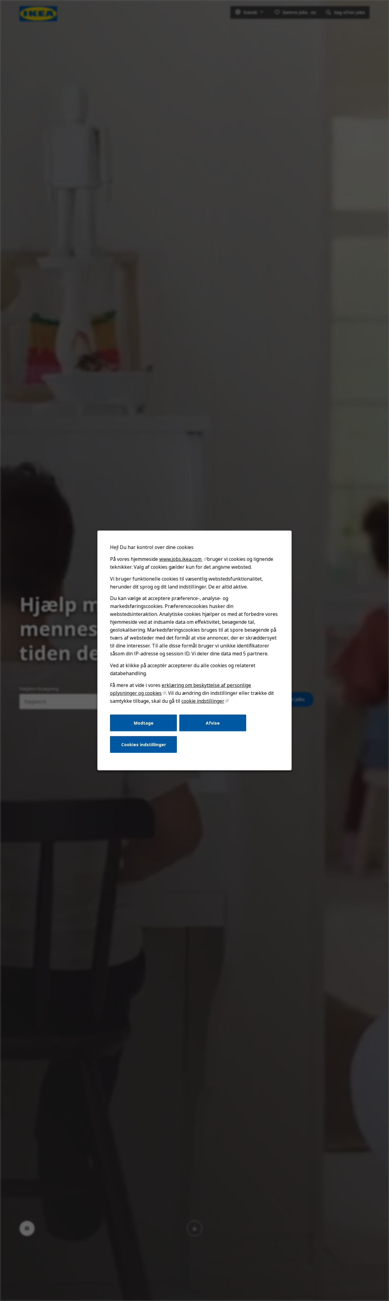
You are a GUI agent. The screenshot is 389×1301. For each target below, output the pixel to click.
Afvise (213, 723)
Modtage (143, 723)
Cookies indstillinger (143, 744)
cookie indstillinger (202, 701)
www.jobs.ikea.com (181, 559)
